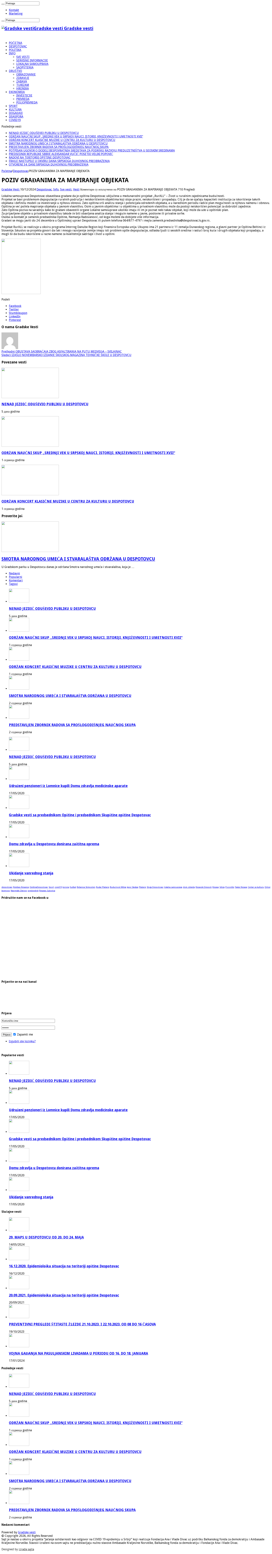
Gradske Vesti (10, 189)
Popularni (15, 577)
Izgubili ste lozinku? (22, 1041)
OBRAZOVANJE (26, 74)
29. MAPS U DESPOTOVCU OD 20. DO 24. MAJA (46, 1237)
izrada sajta (26, 1549)
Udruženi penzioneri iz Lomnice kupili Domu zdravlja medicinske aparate (68, 786)
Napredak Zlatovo (19, 891)
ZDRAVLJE (22, 78)
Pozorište (229, 887)
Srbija (222, 887)
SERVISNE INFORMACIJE (32, 60)
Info (56, 189)
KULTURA (15, 109)
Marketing (16, 13)
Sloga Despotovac (155, 887)
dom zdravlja (189, 887)
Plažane (142, 887)
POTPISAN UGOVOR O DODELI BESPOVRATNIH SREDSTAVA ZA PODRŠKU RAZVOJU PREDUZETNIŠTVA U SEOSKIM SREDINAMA (92, 150)
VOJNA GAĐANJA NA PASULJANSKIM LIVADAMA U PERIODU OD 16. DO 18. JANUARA (78, 1353)
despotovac (6, 887)
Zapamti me (24, 1034)
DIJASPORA (16, 116)
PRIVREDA (22, 99)
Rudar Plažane (102, 887)
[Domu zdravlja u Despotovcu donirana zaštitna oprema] (19, 837)
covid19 (58, 887)
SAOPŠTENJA (24, 67)
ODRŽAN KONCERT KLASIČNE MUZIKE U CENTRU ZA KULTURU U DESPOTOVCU (62, 140)
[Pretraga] (2, 4)
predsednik (33, 891)
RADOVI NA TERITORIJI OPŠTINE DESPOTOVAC (40, 157)
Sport (51, 887)
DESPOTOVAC (18, 46)
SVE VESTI (22, 57)
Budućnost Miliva (118, 887)
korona (66, 887)
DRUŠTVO (15, 71)
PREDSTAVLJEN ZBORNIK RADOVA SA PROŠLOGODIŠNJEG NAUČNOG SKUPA (59, 147)
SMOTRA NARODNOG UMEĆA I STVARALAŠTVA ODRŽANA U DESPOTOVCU (58, 143)
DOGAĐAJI (16, 113)
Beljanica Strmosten (86, 887)
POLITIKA (15, 50)
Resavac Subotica (47, 891)
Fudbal (73, 887)
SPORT (13, 106)
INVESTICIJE (24, 95)
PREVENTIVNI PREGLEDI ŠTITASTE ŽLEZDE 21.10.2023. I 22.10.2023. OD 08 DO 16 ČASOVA (82, 1324)
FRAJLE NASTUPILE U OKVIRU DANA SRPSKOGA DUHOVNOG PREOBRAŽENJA (59, 161)
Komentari (16, 580)
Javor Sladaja (132, 887)
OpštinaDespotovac (39, 887)
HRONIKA (22, 88)
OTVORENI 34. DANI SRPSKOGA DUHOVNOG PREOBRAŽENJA (48, 164)
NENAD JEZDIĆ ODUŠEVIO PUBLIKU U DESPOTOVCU (44, 133)
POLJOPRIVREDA (27, 102)
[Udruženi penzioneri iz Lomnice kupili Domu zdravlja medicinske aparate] (19, 779)
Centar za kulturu (256, 887)
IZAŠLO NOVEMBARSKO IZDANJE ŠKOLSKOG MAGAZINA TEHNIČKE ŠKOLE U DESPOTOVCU (66, 355)
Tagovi (13, 584)
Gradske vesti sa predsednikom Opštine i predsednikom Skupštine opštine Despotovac (80, 815)
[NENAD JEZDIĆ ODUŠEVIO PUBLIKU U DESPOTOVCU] (19, 749)
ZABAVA (21, 81)
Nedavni (14, 573)
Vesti (76, 189)
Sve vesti (66, 189)
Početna (6, 171)
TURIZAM (22, 85)
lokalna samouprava (173, 887)
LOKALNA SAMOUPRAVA (32, 64)
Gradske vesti (27, 1532)
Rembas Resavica (21, 887)
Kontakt (14, 10)
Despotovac (20, 171)
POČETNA (15, 43)
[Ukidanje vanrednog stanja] (19, 866)
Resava (215, 887)
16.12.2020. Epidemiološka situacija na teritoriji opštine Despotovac (64, 1266)
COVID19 (15, 120)
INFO (12, 53)
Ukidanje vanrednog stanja (31, 873)
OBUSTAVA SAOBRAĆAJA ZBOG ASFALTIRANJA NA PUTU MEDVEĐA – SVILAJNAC (61, 351)
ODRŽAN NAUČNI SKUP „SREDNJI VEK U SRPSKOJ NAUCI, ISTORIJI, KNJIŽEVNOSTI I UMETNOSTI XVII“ (76, 136)
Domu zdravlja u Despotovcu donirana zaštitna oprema (54, 844)
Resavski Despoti (204, 887)
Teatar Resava (241, 887)
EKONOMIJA (17, 92)
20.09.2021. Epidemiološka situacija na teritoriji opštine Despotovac (64, 1295)
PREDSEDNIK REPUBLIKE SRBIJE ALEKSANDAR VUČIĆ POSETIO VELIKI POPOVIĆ (61, 154)
